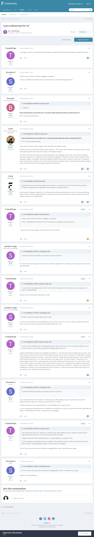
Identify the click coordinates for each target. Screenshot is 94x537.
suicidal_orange (10, 246)
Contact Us (47, 523)
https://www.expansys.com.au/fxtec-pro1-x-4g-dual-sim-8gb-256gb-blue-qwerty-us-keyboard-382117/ (50, 112)
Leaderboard (23, 14)
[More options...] (89, 48)
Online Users (13, 14)
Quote (25, 58)
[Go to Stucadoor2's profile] (10, 81)
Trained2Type (14, 31)
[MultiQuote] (21, 58)
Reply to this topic (83, 40)
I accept (85, 533)
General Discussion (26, 33)
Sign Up (88, 4)
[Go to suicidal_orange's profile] (10, 255)
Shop (36, 10)
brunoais (10, 98)
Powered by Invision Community (47, 527)
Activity (30, 10)
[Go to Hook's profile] (10, 140)
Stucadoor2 (10, 72)
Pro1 (15, 10)
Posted (26, 48)
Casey (10, 176)
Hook (10, 129)
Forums (4, 14)
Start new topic (66, 40)
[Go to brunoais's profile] (10, 108)
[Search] (91, 9)
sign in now (42, 491)
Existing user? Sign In (75, 4)
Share (74, 32)
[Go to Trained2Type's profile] (5, 32)
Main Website (7, 10)
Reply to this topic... (19, 498)
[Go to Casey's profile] (10, 185)
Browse (22, 10)
